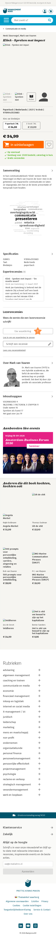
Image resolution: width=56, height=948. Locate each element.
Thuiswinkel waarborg (28, 897)
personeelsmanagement (16, 758)
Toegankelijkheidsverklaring (17, 909)
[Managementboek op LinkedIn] (21, 925)
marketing (8, 727)
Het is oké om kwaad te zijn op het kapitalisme (40, 631)
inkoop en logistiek (13, 701)
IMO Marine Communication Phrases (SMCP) (40, 577)
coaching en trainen (14, 680)
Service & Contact (41, 909)
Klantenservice (12, 827)
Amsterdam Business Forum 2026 (27, 441)
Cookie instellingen (32, 905)
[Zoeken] (49, 20)
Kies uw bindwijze (11, 119)
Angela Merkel (10, 526)
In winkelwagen (22, 145)
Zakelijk (8, 834)
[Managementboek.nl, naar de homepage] (12, 12)
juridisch (7, 716)
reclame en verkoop (14, 779)
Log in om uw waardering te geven (19, 337)
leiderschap (9, 722)
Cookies (16, 905)
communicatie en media (16, 685)
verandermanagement (15, 789)
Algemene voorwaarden (17, 901)
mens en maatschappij (15, 732)
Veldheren (8, 628)
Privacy (44, 901)
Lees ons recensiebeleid (14, 350)
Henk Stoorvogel (11, 35)
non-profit (8, 737)
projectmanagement (14, 768)
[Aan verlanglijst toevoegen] (49, 144)
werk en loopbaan (12, 794)
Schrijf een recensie (17, 343)
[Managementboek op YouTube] (28, 925)
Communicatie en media (16, 29)
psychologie (9, 774)
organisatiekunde (12, 748)
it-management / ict (14, 711)
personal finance (12, 753)
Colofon (35, 901)
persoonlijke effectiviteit (16, 763)
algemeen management (16, 675)
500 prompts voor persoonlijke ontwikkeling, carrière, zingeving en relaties (13, 577)
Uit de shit (37, 526)
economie (8, 690)
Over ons (28, 914)
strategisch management (17, 784)
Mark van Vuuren (28, 35)
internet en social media (16, 706)
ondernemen (10, 742)
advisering (8, 670)
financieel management (16, 696)
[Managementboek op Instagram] (35, 925)
